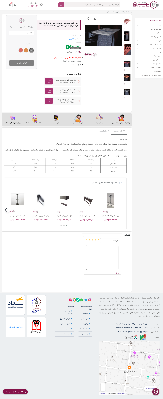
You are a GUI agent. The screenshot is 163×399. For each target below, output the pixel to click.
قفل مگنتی (84, 318)
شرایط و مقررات (64, 323)
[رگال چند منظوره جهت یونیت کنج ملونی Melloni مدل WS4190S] (17, 200)
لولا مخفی (85, 313)
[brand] (73, 47)
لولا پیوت (85, 323)
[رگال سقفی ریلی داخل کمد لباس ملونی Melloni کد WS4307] (41, 200)
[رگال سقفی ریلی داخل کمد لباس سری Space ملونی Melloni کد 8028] (87, 200)
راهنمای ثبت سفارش (66, 312)
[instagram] (90, 300)
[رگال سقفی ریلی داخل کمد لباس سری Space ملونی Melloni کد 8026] (64, 200)
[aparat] (70, 299)
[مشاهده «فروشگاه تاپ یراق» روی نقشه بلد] (129, 368)
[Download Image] (94, 18)
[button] (66, 225)
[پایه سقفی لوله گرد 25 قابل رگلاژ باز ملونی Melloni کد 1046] (110, 200)
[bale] (78, 300)
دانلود (49, 82)
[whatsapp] (82, 300)
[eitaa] (74, 300)
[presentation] (120, 210)
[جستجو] (61, 4)
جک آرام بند (84, 328)
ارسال (117, 273)
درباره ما (67, 334)
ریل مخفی (85, 334)
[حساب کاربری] (14, 5)
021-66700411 (33, 6)
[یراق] (145, 4)
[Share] (88, 18)
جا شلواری (72, 39)
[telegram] (86, 300)
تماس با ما (66, 328)
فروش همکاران (65, 318)
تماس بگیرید (22, 62)
